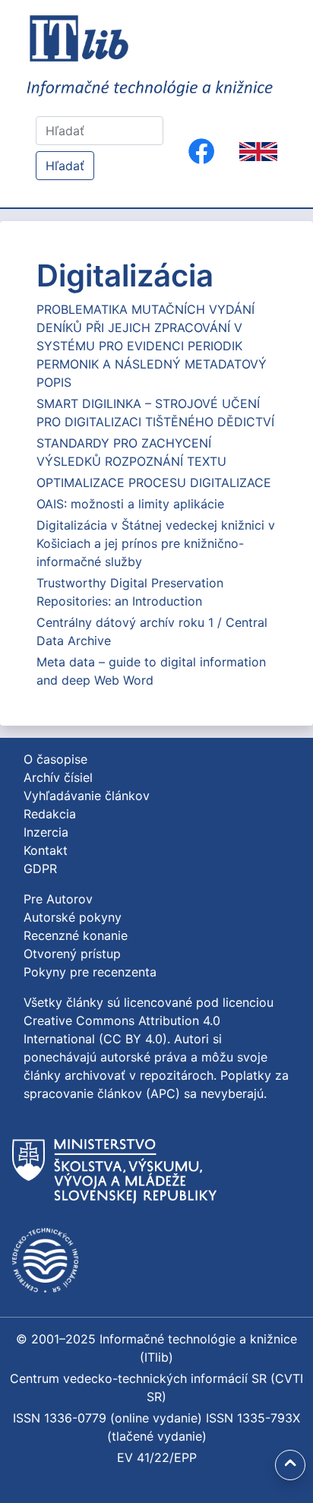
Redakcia (50, 813)
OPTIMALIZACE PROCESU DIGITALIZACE (153, 482)
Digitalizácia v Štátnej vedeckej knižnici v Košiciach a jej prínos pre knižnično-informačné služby (155, 543)
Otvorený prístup (72, 953)
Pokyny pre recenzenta (90, 971)
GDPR (40, 868)
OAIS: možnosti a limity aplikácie (130, 503)
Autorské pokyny (73, 917)
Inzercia (46, 832)
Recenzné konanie (76, 935)
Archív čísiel (58, 777)
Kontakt (46, 850)
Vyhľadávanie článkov (87, 795)
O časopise (55, 759)
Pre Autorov (58, 899)
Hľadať (65, 165)
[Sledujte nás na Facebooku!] (201, 151)
